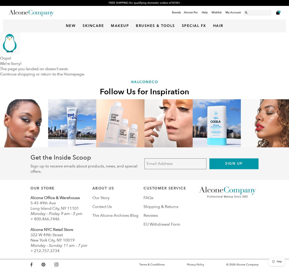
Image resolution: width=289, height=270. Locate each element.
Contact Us (102, 206)
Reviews (151, 215)
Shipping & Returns (161, 206)
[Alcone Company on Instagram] (60, 265)
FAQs (148, 197)
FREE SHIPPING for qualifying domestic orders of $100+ (144, 3)
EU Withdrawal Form (162, 224)
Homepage (74, 74)
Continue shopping (17, 74)
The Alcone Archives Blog (115, 215)
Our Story (101, 197)
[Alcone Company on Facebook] (35, 265)
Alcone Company (247, 264)
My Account (233, 12)
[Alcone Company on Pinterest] (47, 265)
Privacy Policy (195, 264)
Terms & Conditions (152, 264)
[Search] (246, 12)
